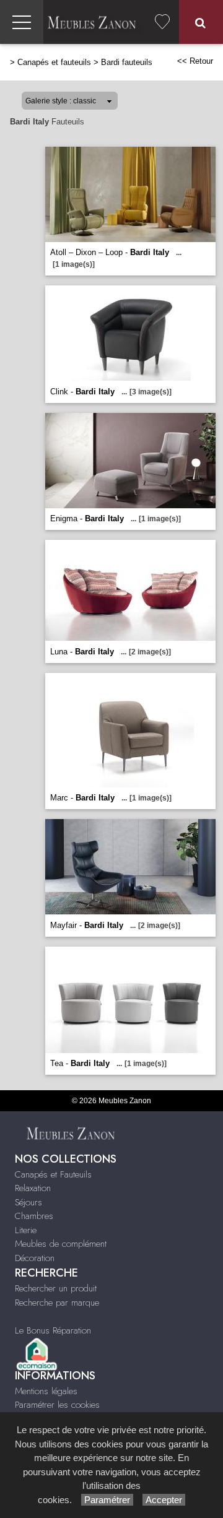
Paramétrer (107, 1499)
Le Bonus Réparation (53, 1330)
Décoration (35, 1258)
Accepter (164, 1499)
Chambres (34, 1216)
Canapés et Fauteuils (53, 1174)
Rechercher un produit (56, 1288)
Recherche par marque (57, 1302)
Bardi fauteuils (126, 62)
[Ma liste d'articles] (162, 22)
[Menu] (21, 22)
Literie (26, 1230)
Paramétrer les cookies (57, 1405)
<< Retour (195, 61)
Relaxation (33, 1188)
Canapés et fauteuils (54, 62)
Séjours (28, 1202)
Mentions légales (46, 1391)
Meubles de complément (61, 1244)
